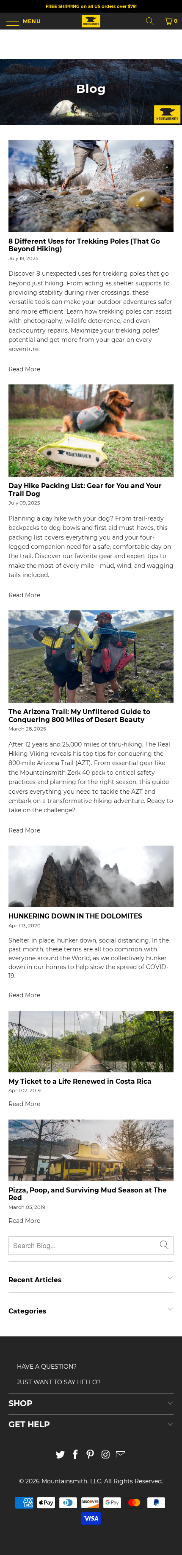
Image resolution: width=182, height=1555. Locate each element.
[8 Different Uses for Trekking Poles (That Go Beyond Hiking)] (91, 186)
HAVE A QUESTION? (47, 1366)
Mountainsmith (64, 1481)
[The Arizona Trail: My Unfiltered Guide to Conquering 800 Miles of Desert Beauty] (91, 656)
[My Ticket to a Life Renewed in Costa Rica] (91, 1041)
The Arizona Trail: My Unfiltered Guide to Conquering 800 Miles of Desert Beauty (79, 715)
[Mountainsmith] (91, 21)
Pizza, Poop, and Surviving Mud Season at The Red (87, 1194)
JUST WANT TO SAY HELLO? (59, 1382)
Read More (24, 369)
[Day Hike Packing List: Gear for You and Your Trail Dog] (91, 430)
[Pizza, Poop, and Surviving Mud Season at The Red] (91, 1150)
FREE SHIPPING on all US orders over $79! (91, 6)
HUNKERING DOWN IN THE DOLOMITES (75, 916)
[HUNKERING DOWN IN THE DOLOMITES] (91, 876)
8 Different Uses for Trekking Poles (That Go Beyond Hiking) (84, 245)
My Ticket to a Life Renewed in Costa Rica (80, 1081)
